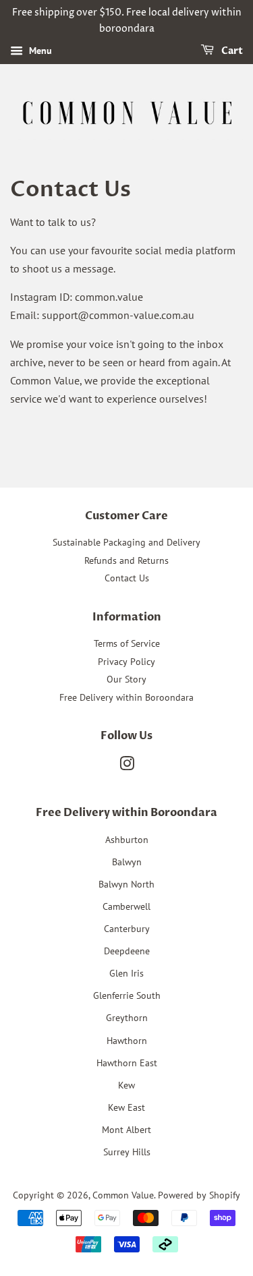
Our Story (126, 679)
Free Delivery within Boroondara (126, 697)
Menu (39, 51)
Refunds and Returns (126, 560)
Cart (231, 51)
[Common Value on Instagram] (126, 766)
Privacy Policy (126, 662)
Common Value (123, 1195)
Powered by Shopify (199, 1195)
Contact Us (127, 578)
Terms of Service (127, 643)
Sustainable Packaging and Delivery (126, 542)
